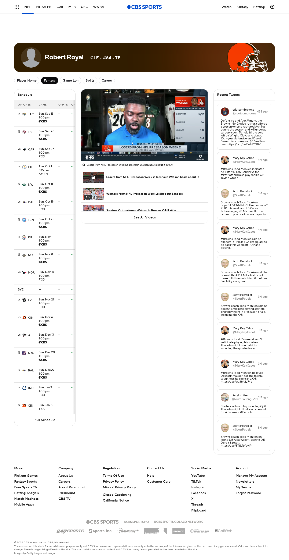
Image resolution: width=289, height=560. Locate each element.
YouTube (198, 476)
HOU (31, 273)
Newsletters (245, 481)
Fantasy (49, 80)
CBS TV (64, 499)
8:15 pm (45, 168)
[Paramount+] (128, 530)
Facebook (198, 493)
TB (30, 132)
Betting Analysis (26, 493)
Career (107, 80)
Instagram (198, 487)
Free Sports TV (25, 487)
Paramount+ (67, 493)
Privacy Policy (113, 481)
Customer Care (159, 481)
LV (30, 300)
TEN (31, 220)
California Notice (116, 500)
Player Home (27, 80)
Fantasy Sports (25, 481)
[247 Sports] (70, 530)
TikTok (196, 481)
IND (31, 388)
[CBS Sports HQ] (136, 521)
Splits (90, 80)
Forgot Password (248, 493)
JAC (31, 114)
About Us (65, 476)
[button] (88, 155)
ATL (30, 335)
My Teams (243, 487)
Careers (64, 481)
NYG (31, 353)
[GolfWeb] (224, 531)
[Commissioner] (155, 529)
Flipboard (198, 510)
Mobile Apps (24, 504)
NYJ (30, 185)
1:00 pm (46, 116)
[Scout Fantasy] (200, 531)
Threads (197, 504)
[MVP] (178, 529)
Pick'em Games (26, 476)
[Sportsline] (100, 530)
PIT (30, 167)
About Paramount (71, 487)
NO (30, 255)
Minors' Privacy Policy (119, 487)
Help (150, 476)
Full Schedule (44, 420)
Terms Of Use (113, 476)
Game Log (70, 80)
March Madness (26, 499)
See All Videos (144, 217)
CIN (30, 318)
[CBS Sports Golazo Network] (178, 521)
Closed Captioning (117, 495)
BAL (31, 202)
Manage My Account (251, 476)
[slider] (144, 149)
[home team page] (24, 114)
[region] (144, 125)
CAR (31, 149)
